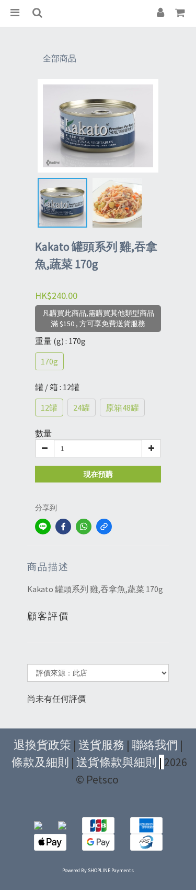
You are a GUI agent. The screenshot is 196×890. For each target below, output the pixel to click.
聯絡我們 (155, 744)
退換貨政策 (42, 744)
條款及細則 (40, 762)
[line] (43, 526)
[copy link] (104, 526)
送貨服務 (101, 744)
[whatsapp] (83, 526)
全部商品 (59, 58)
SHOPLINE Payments (111, 870)
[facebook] (63, 526)
